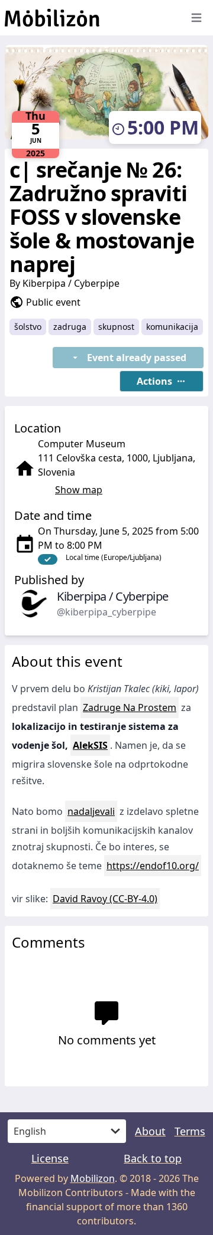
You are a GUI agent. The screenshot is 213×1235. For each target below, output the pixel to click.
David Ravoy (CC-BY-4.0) (105, 898)
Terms (190, 1131)
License (50, 1158)
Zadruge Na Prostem (129, 707)
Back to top (153, 1158)
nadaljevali (91, 811)
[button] (162, 381)
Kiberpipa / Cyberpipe (71, 283)
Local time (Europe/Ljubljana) (114, 557)
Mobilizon (92, 1178)
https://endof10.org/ (152, 865)
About (150, 1131)
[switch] (47, 559)
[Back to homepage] (89, 18)
